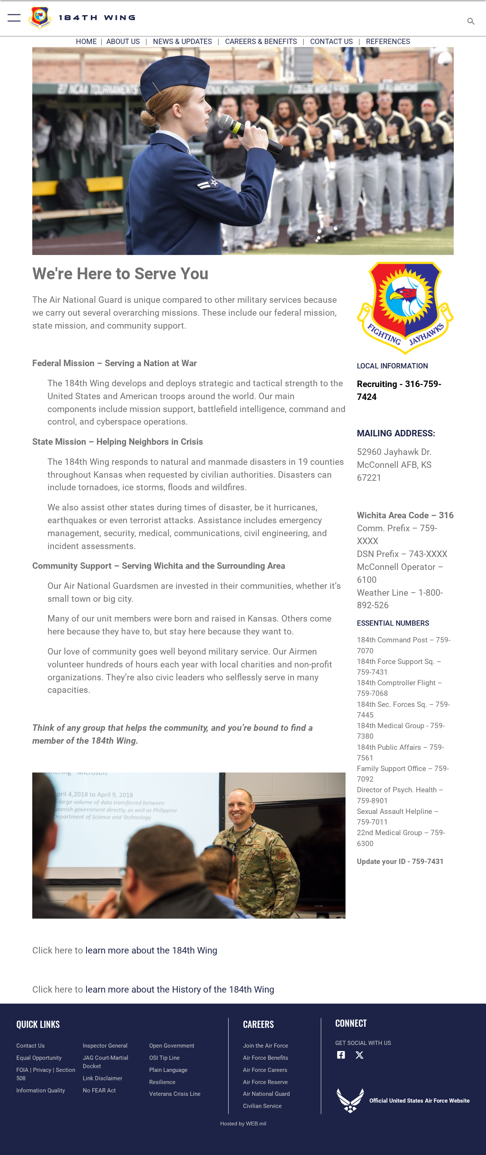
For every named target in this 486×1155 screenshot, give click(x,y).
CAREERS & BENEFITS (261, 42)
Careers (258, 1024)
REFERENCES (388, 42)
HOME (86, 42)
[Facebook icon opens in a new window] (341, 1055)
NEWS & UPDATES (182, 42)
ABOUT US (123, 42)
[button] (12, 18)
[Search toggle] (472, 18)
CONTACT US (331, 42)
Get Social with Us (363, 1043)
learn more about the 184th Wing (151, 950)
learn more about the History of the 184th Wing (179, 989)
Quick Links (38, 1024)
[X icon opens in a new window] (359, 1055)
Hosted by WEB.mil (243, 1123)
